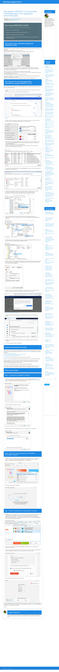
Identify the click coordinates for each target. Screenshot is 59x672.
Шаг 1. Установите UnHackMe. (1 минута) (10, 353)
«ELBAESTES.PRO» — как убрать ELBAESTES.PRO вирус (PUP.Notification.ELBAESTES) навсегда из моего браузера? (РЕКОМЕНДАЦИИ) (49, 194)
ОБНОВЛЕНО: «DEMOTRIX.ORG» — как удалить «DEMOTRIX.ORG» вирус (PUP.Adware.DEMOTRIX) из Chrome (49, 352)
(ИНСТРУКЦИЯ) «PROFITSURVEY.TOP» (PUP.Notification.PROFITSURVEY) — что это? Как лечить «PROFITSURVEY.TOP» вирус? (49, 334)
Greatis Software (29, 351)
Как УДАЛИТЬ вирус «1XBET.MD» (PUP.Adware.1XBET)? (48, 340)
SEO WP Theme (5, 668)
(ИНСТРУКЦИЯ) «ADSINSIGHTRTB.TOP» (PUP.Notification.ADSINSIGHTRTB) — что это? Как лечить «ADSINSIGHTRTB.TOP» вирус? (49, 104)
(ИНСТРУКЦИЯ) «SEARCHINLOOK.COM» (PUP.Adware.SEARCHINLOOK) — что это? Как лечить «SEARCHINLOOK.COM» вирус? (49, 162)
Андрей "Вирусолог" (15, 612)
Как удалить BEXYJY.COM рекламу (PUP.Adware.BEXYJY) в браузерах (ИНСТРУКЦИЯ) (49, 109)
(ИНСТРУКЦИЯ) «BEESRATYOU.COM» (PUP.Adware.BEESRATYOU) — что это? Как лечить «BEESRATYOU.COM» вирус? (49, 274)
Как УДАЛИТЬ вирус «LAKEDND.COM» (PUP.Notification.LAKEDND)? (49, 179)
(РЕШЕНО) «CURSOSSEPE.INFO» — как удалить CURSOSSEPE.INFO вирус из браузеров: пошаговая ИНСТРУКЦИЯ (49, 200)
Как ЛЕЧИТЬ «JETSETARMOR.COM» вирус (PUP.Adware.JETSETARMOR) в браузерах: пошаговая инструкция (49, 131)
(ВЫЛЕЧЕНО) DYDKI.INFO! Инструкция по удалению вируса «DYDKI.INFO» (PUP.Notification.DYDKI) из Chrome (49, 188)
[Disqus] (23, 631)
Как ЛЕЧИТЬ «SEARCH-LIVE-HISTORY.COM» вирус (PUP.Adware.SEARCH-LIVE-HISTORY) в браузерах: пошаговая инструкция (49, 268)
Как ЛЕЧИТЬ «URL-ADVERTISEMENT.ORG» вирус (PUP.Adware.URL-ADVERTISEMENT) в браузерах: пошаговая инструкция (49, 323)
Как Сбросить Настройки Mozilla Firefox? (31, 5)
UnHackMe (24, 351)
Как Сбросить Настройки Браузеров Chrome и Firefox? (47, 5)
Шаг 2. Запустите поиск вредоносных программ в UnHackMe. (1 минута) (14, 354)
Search (47, 384)
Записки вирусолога (12, 2)
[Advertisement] (50, 43)
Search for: (46, 382)
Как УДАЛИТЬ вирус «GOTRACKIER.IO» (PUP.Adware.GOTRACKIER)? (49, 120)
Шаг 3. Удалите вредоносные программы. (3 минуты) (12, 355)
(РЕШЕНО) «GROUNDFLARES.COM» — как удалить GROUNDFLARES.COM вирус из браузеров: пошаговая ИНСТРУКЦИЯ (49, 373)
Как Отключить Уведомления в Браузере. (17, 5)
